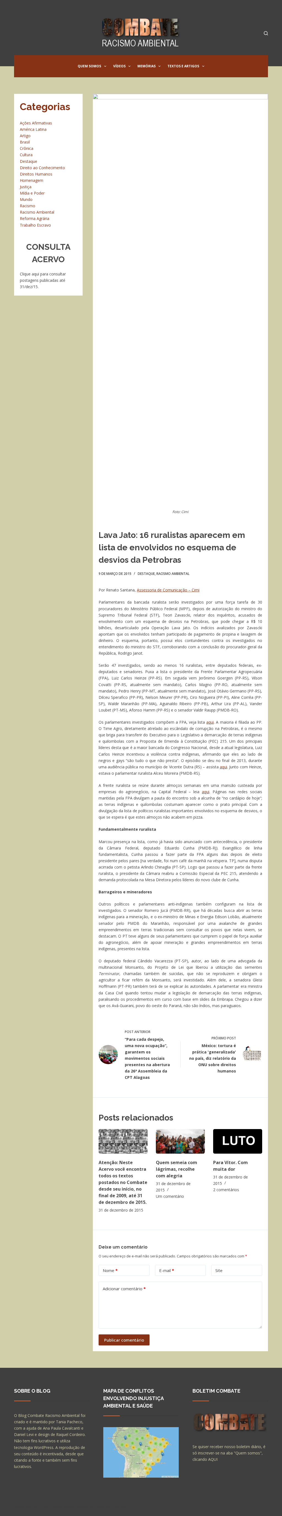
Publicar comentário (124, 1340)
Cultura (26, 154)
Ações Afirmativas (36, 123)
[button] (105, 66)
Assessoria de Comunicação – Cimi (168, 590)
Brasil (25, 142)
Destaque (146, 573)
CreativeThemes (111, 1506)
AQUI (213, 1459)
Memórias (146, 66)
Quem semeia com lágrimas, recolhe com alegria (176, 1169)
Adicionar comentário (124, 1288)
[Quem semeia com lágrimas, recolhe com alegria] (180, 1141)
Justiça (25, 186)
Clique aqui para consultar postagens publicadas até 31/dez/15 (43, 280)
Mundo (26, 199)
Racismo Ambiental (172, 573)
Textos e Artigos (183, 66)
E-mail (166, 1270)
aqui (210, 722)
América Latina (33, 129)
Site (219, 1270)
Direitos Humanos (36, 174)
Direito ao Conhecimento (42, 167)
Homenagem (31, 180)
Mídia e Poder (32, 193)
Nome (110, 1270)
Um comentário (170, 1196)
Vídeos (119, 66)
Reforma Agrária (34, 218)
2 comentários (226, 1189)
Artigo (25, 135)
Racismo (27, 205)
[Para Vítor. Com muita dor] (237, 1141)
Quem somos (89, 66)
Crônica (26, 148)
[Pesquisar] (266, 33)
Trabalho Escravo (35, 225)
